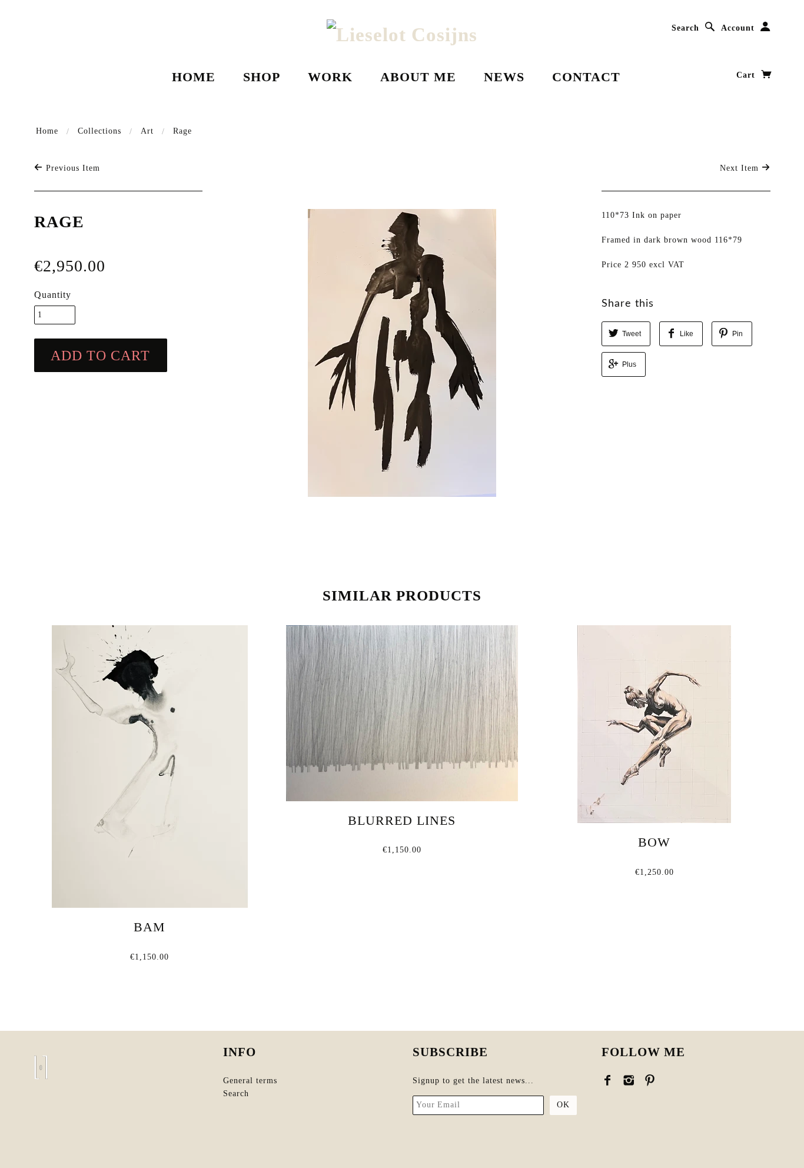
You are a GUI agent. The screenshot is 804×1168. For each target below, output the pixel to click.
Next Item (741, 168)
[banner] (402, 34)
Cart (747, 75)
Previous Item (71, 168)
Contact (586, 76)
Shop (261, 76)
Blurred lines (402, 820)
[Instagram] (629, 1080)
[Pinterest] (650, 1080)
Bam (149, 927)
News (504, 76)
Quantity (52, 294)
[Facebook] (608, 1080)
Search (685, 28)
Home (193, 76)
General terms (250, 1080)
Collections (99, 131)
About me (418, 76)
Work (330, 76)
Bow (654, 842)
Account (738, 28)
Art (147, 131)
